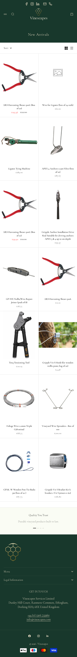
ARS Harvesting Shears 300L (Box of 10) (19, 234)
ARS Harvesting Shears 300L (57, 299)
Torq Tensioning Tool (19, 363)
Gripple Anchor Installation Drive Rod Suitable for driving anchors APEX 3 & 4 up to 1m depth (58, 235)
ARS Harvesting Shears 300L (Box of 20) (19, 107)
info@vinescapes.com (39, 619)
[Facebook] (26, 4)
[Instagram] (32, 4)
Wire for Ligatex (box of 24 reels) (57, 105)
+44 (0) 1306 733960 (39, 615)
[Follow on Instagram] (38, 635)
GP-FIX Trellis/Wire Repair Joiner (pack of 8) (19, 301)
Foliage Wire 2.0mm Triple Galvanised (19, 428)
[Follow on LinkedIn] (47, 635)
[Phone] (50, 4)
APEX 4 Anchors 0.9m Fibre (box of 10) (58, 171)
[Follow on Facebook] (29, 635)
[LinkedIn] (37, 4)
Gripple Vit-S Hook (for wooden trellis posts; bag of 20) (57, 364)
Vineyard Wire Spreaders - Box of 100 (58, 428)
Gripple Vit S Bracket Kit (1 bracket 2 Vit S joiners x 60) (58, 491)
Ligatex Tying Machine (19, 169)
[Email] (45, 4)
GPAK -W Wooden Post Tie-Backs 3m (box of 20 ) (19, 491)
